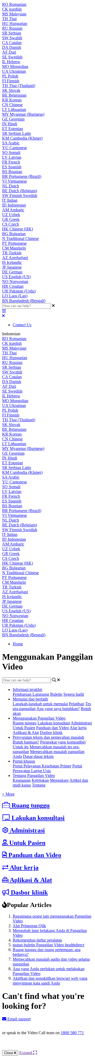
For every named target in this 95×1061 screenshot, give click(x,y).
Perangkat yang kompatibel (63, 742)
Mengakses (59, 780)
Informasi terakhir (27, 689)
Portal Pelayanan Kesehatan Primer (42, 766)
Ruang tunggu (24, 723)
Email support (18, 1019)
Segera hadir (73, 694)
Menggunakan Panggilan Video (39, 718)
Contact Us (22, 325)
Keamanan (22, 780)
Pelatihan (76, 704)
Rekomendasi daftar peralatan (37, 940)
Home (18, 644)
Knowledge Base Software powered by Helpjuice (47, 1047)
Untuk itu (20, 747)
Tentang (38, 785)
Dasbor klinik (51, 732)
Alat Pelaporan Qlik (29, 925)
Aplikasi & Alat (26, 732)
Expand (26, 1052)
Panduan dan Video (52, 727)
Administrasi (81, 723)
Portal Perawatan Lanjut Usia (47, 768)
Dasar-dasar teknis (38, 756)
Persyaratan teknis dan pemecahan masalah (48, 737)
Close (9, 1053)
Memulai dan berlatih (30, 699)
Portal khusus (24, 761)
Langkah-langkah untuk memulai (40, 704)
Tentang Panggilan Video (34, 775)
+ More (8, 794)
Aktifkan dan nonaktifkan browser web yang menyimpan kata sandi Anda (50, 980)
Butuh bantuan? (26, 742)
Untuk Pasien (24, 727)
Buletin (56, 694)
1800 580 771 (72, 1032)
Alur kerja (78, 727)
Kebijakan (40, 780)
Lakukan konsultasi (53, 723)
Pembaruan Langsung (31, 694)
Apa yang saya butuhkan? (58, 708)
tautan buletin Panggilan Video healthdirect (48, 945)
